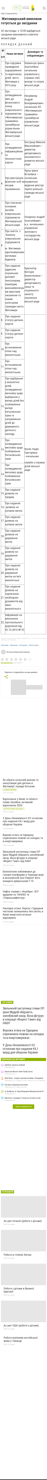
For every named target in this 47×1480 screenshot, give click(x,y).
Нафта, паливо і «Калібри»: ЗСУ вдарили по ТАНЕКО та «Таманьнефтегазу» (21, 894)
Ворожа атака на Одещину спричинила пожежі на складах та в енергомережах (23, 838)
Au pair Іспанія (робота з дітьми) (23, 1221)
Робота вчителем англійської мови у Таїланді (21, 1339)
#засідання (23, 645)
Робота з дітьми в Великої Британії (19, 1290)
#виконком (14, 645)
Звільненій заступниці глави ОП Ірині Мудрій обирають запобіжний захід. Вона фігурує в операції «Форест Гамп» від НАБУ (23, 856)
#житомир (5, 645)
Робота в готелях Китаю (17, 1254)
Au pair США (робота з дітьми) (21, 1325)
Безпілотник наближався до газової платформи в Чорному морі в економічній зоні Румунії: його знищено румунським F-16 (23, 876)
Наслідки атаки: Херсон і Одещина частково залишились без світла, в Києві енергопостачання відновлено (23, 913)
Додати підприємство (23, 1106)
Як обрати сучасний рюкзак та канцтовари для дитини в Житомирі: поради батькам (20, 783)
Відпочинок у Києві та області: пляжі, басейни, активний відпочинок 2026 (20, 802)
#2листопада (33, 645)
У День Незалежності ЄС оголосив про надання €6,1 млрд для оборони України (23, 821)
